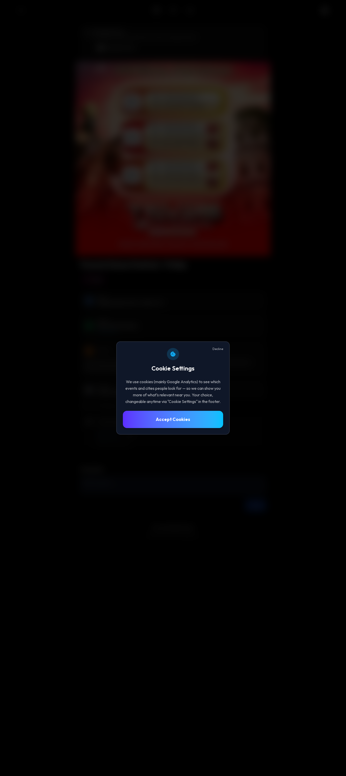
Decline (218, 349)
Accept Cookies (173, 419)
